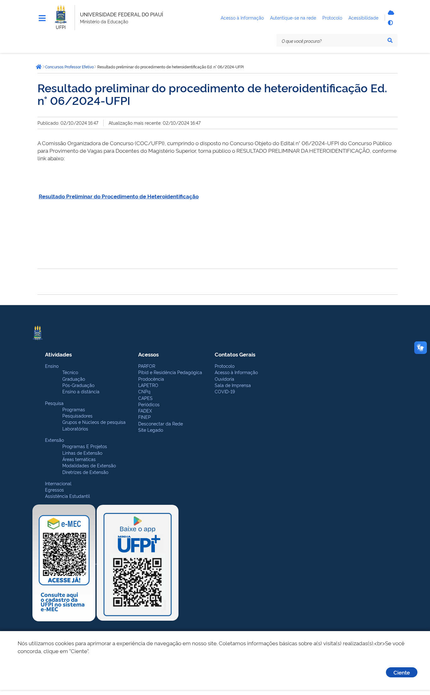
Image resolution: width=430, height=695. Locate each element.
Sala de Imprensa (233, 385)
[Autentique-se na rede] (390, 13)
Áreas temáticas (79, 459)
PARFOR (146, 366)
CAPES (145, 398)
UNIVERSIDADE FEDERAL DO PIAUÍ (121, 14)
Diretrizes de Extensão (85, 472)
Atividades (58, 354)
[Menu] (42, 18)
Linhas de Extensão (82, 453)
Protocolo (225, 366)
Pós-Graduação (78, 385)
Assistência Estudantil (67, 496)
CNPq (144, 391)
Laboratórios (75, 428)
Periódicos (149, 404)
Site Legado (150, 430)
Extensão (54, 440)
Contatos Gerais (235, 354)
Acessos (148, 354)
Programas (73, 409)
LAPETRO (148, 385)
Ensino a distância (80, 391)
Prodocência (151, 379)
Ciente (401, 672)
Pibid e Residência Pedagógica (170, 372)
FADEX (145, 410)
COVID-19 (225, 391)
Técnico (70, 372)
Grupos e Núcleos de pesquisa (94, 422)
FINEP (144, 417)
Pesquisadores (77, 416)
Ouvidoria (224, 379)
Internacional (58, 483)
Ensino (52, 366)
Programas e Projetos (84, 446)
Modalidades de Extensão (89, 465)
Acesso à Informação (236, 372)
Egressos (54, 490)
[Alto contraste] (390, 23)
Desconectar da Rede (160, 423)
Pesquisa (54, 403)
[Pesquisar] (390, 40)
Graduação (73, 379)
